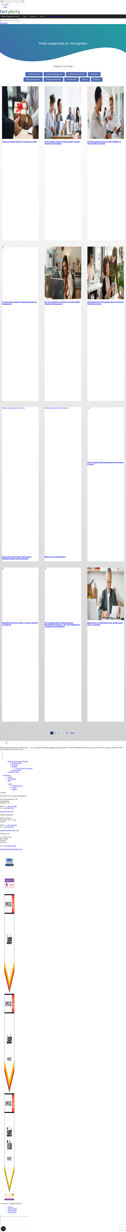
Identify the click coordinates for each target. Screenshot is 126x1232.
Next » (72, 733)
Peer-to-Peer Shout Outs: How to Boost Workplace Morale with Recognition (16, 558)
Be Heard (15, 765)
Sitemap (10, 1207)
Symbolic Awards (13, 772)
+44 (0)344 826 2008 (9, 846)
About (24, 16)
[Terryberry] (10, 13)
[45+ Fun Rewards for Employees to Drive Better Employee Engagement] (63, 299)
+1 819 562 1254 (8, 827)
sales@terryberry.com (6, 811)
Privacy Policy (12, 1209)
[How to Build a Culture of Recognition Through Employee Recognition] (63, 138)
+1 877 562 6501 (11, 825)
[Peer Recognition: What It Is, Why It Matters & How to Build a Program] (105, 138)
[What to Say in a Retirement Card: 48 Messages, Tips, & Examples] (105, 619)
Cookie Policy (12, 1210)
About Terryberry (17, 786)
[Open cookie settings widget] (3, 1228)
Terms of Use (12, 1212)
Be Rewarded (16, 770)
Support (14, 789)
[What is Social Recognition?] (63, 408)
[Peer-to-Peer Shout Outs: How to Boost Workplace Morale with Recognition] (20, 408)
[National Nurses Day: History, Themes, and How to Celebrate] (20, 619)
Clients (42, 16)
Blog (5, 7)
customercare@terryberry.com (9, 830)
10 (67, 733)
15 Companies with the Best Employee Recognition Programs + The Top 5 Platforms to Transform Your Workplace (62, 624)
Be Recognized (16, 763)
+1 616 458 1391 (8, 808)
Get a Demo (50, 16)
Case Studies (12, 779)
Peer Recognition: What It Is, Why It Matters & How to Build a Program (104, 142)
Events (10, 777)
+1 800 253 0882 (11, 806)
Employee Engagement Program (10, 16)
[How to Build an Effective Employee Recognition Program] (105, 459)
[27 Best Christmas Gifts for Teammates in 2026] (20, 138)
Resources (33, 16)
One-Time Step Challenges (24, 768)
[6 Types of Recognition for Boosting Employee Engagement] (20, 299)
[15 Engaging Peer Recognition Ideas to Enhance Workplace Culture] (105, 299)
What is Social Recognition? (55, 557)
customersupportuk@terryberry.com (11, 849)
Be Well (14, 767)
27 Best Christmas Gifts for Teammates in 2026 (19, 142)
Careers (14, 787)
